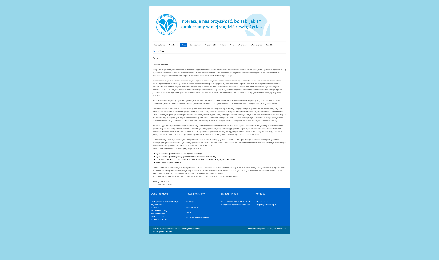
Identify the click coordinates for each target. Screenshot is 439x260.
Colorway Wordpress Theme (259, 228)
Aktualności (173, 45)
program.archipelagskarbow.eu (198, 217)
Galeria (223, 45)
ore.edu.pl (190, 202)
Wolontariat (242, 45)
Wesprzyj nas (256, 45)
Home (155, 51)
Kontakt (269, 45)
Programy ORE (210, 45)
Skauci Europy (195, 45)
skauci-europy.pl (192, 207)
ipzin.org (189, 212)
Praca (232, 45)
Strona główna (159, 45)
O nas (183, 45)
